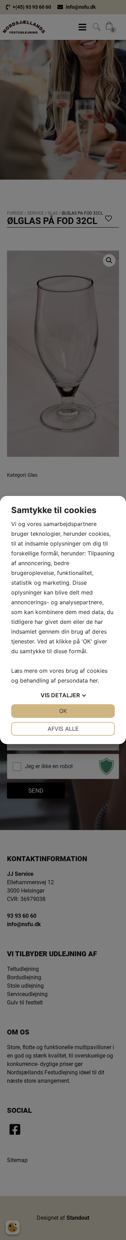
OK (63, 710)
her (94, 680)
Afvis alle (63, 728)
